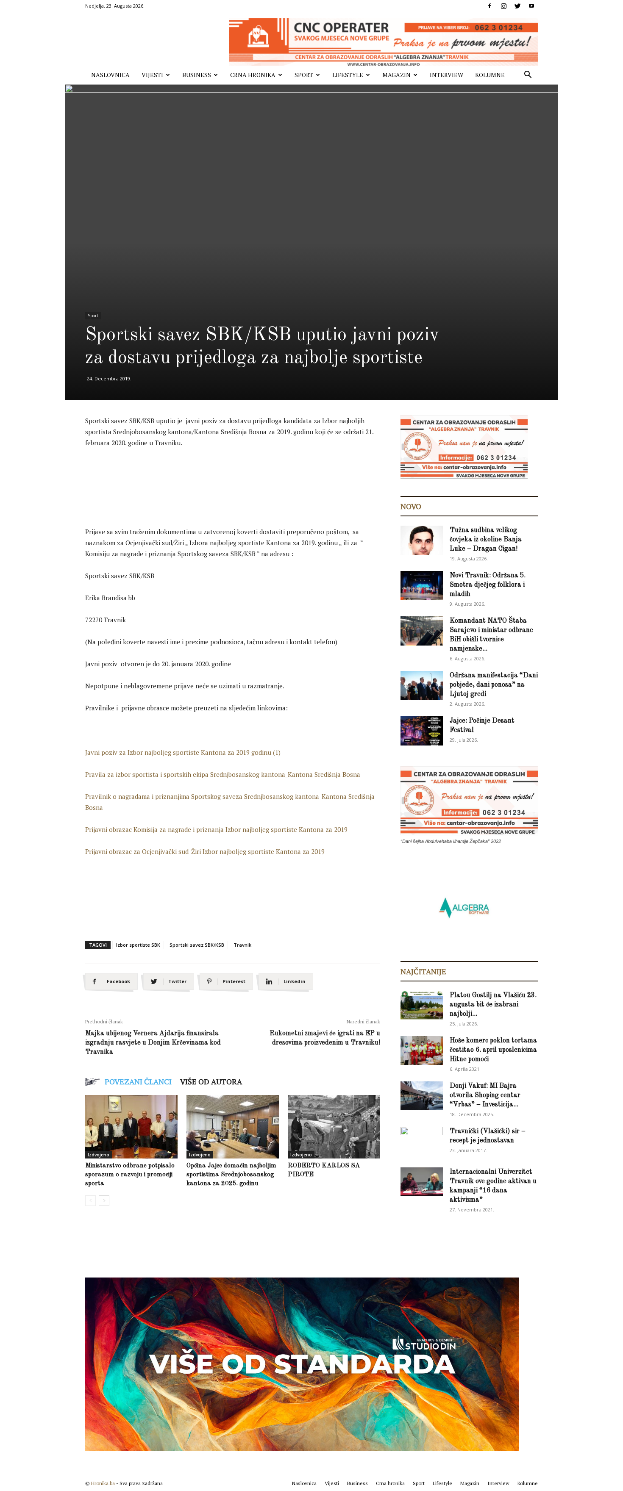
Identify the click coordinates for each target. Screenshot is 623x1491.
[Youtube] (531, 6)
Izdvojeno (98, 1155)
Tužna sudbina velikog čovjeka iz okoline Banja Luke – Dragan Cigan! (486, 539)
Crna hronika (252, 75)
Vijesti (152, 75)
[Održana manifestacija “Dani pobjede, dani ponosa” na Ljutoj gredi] (421, 685)
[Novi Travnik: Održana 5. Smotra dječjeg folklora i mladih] (421, 585)
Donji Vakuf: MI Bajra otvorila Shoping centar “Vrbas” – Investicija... (485, 1095)
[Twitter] (517, 6)
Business (196, 75)
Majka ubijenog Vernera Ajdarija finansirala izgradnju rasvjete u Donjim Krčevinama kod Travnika (153, 1043)
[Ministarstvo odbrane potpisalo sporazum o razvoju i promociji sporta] (131, 1126)
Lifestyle (347, 75)
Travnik (242, 945)
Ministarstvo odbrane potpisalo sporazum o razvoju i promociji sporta (130, 1175)
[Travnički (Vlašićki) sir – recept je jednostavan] (421, 1140)
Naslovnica (110, 75)
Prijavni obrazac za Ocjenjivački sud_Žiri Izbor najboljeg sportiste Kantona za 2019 (205, 851)
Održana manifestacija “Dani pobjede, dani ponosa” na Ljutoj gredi (494, 685)
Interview (446, 75)
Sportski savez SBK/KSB (197, 945)
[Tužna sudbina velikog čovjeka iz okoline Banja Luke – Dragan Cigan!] (421, 540)
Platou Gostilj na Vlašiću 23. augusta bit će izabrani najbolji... (493, 1004)
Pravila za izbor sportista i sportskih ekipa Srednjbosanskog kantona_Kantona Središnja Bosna (222, 774)
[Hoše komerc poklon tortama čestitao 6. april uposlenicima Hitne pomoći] (421, 1050)
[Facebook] (489, 6)
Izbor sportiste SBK (138, 945)
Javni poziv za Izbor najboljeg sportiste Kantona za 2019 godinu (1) (183, 752)
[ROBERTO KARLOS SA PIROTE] (334, 1126)
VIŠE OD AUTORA (211, 1081)
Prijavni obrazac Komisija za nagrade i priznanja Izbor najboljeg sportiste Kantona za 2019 (216, 829)
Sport (304, 75)
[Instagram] (503, 6)
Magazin (396, 75)
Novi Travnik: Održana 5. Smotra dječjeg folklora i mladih (488, 585)
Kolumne (490, 75)
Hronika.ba (103, 1483)
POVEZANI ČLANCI (138, 1081)
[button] (527, 76)
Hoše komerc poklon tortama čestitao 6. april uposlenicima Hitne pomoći (493, 1050)
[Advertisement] (239, 478)
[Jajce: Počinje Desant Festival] (421, 731)
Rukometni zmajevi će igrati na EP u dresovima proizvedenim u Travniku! (325, 1038)
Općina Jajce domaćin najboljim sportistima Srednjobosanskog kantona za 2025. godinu (231, 1175)
